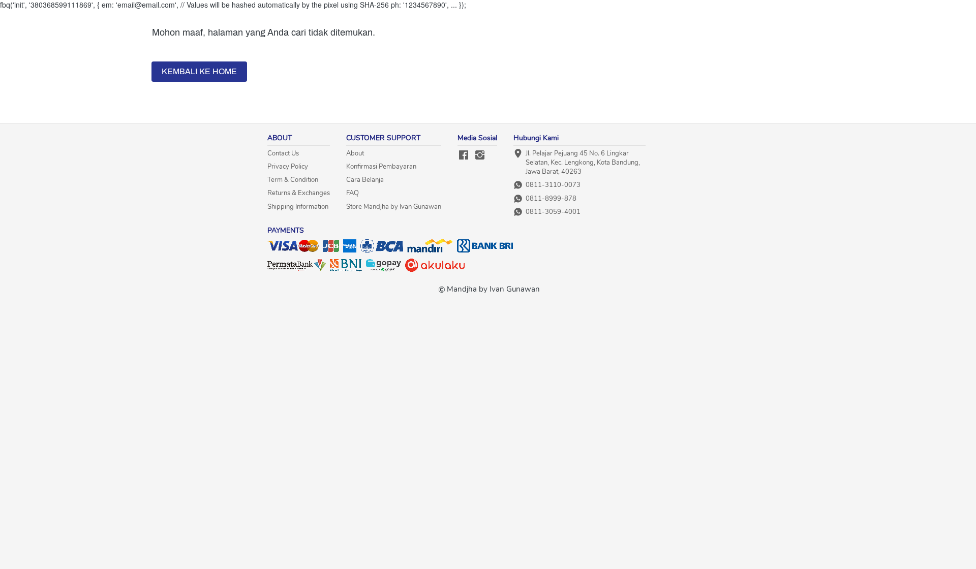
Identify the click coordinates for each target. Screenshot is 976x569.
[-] (464, 156)
